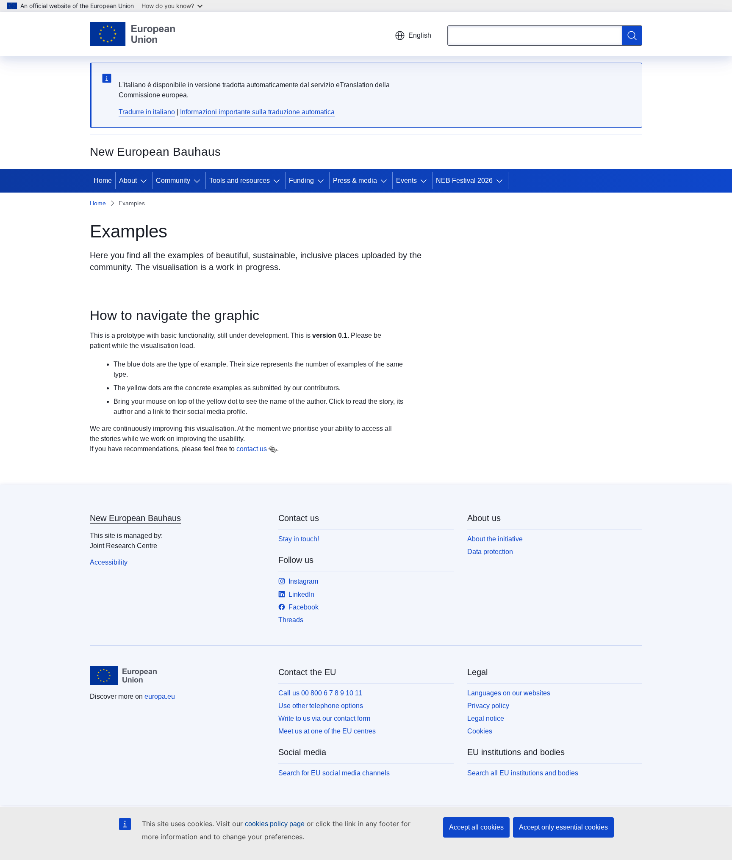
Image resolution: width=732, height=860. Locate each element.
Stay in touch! (298, 539)
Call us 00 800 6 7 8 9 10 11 (320, 693)
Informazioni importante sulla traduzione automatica (257, 112)
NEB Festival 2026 (464, 180)
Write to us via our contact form (324, 718)
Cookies (479, 731)
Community (173, 180)
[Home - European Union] (132, 34)
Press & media (355, 180)
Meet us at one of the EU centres (327, 731)
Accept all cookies (476, 827)
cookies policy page (275, 823)
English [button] (419, 35)
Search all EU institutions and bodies (522, 773)
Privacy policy (488, 705)
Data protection (490, 551)
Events (406, 180)
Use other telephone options (320, 705)
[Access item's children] (145, 181)
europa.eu (159, 696)
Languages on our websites (508, 693)
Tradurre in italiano (147, 112)
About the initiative (495, 539)
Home (103, 180)
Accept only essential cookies (563, 827)
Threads (290, 619)
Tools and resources (239, 180)
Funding (301, 180)
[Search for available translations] (273, 449)
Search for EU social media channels (334, 773)
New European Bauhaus (135, 518)
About (128, 180)
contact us (251, 448)
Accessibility (109, 562)
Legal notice (485, 718)
